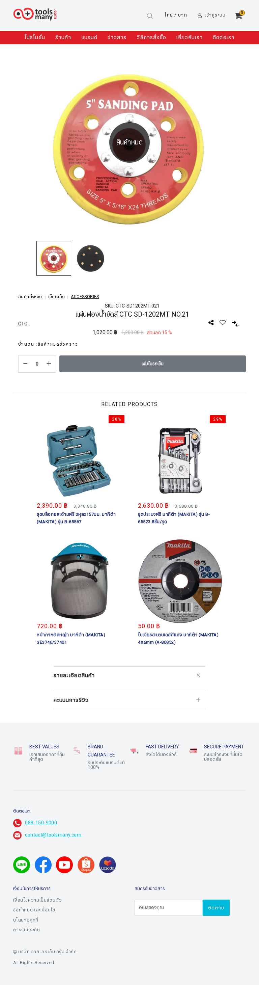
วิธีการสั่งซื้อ (151, 37)
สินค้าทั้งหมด (30, 297)
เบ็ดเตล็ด (56, 297)
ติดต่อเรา (223, 37)
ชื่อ (77, 930)
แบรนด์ (89, 37)
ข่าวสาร (117, 37)
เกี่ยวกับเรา (189, 37)
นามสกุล (83, 964)
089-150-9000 (41, 822)
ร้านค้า (63, 37)
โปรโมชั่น (35, 37)
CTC (22, 323)
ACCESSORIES (85, 297)
